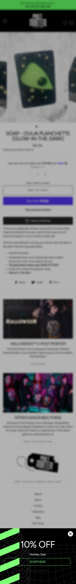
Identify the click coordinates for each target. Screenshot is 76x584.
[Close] (70, 533)
